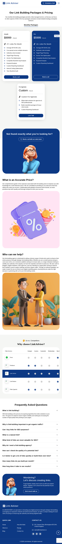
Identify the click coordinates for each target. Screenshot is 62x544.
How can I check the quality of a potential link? (20, 450)
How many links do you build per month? (18, 461)
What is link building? (10, 410)
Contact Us (20, 531)
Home (4, 524)
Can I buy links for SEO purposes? (15, 429)
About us (5, 528)
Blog (3, 531)
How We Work (21, 524)
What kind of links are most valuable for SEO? (20, 440)
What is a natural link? (11, 435)
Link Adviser (27, 541)
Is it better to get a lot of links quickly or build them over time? (26, 456)
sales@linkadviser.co (40, 530)
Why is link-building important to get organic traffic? (22, 424)
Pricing (19, 528)
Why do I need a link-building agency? (17, 445)
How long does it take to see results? (16, 466)
